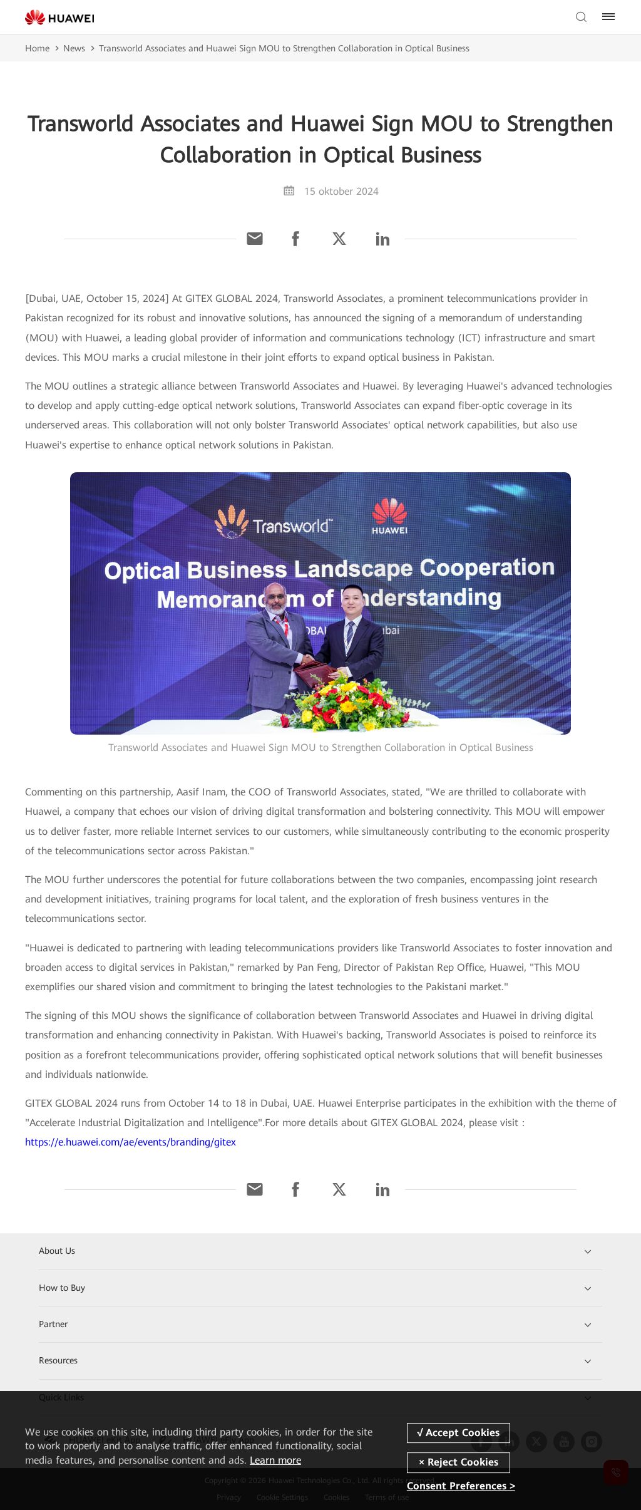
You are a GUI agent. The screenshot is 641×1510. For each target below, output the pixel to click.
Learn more (275, 1460)
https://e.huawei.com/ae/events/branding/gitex (130, 1142)
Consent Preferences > (461, 1486)
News (74, 48)
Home (37, 48)
